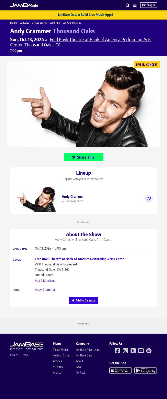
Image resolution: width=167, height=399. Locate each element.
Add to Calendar (86, 300)
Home (13, 22)
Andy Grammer (45, 289)
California (54, 22)
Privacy (14, 354)
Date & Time (20, 249)
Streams (58, 366)
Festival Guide (61, 355)
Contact (80, 372)
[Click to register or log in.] (148, 199)
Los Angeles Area (72, 22)
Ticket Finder (60, 349)
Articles (57, 361)
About (79, 361)
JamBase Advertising (88, 349)
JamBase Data (84, 355)
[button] (128, 5)
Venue (17, 260)
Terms (24, 354)
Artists (57, 372)
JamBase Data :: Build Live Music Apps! (85, 15)
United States (39, 22)
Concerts (24, 22)
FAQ (78, 366)
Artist (17, 290)
